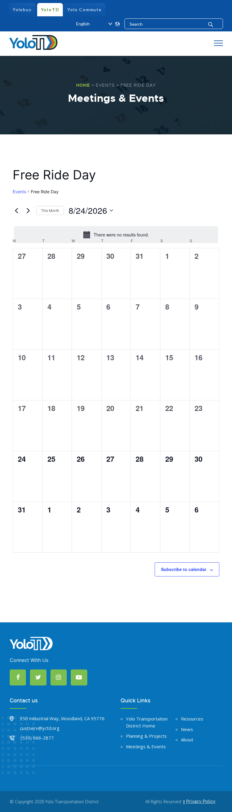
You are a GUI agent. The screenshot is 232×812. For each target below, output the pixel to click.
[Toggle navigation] (218, 43)
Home (83, 85)
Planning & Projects (146, 736)
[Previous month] (16, 210)
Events (105, 85)
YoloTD (50, 9)
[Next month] (28, 210)
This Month (50, 210)
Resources (192, 719)
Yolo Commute (84, 9)
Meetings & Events (146, 746)
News (187, 729)
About (187, 740)
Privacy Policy (200, 801)
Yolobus (22, 9)
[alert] (116, 234)
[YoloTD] (33, 41)
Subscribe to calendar (183, 569)
